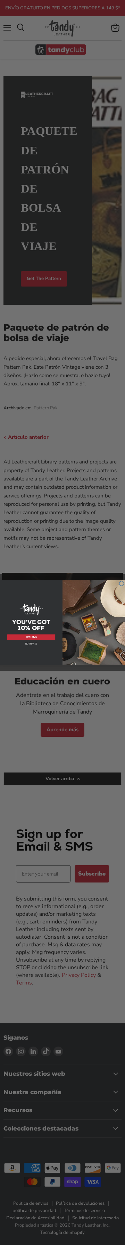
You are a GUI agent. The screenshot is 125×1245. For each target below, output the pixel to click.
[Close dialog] (121, 583)
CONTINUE (31, 637)
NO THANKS (31, 643)
